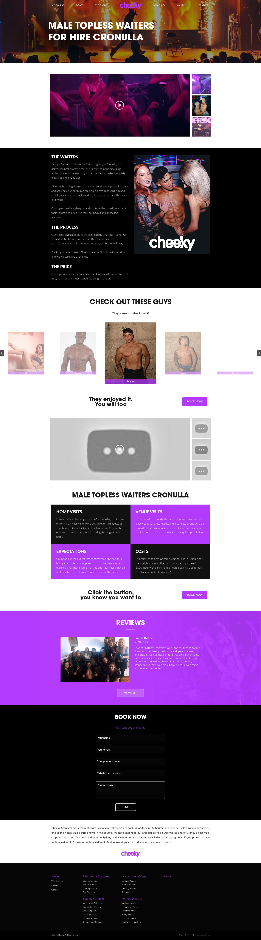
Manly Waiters (128, 914)
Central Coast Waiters (131, 922)
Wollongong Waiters (130, 903)
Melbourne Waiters (134, 876)
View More (130, 693)
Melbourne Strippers (96, 876)
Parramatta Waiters (130, 907)
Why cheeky (57, 881)
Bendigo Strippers (90, 881)
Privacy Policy (184, 935)
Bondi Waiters (128, 910)
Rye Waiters (127, 892)
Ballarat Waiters (128, 884)
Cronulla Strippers (90, 918)
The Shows (101, 5)
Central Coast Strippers (93, 922)
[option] (26, 353)
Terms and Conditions (201, 935)
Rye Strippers (89, 892)
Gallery (181, 5)
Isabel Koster (144, 638)
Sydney (79, 5)
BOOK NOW (195, 401)
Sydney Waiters (132, 898)
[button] (2, 353)
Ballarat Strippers (90, 884)
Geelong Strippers (91, 888)
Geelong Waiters (129, 888)
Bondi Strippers (89, 910)
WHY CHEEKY (159, 5)
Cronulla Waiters (129, 918)
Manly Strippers (90, 914)
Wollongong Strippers (92, 903)
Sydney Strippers (94, 898)
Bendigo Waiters (129, 881)
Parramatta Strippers (92, 907)
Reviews (55, 885)
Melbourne (58, 5)
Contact (203, 5)
